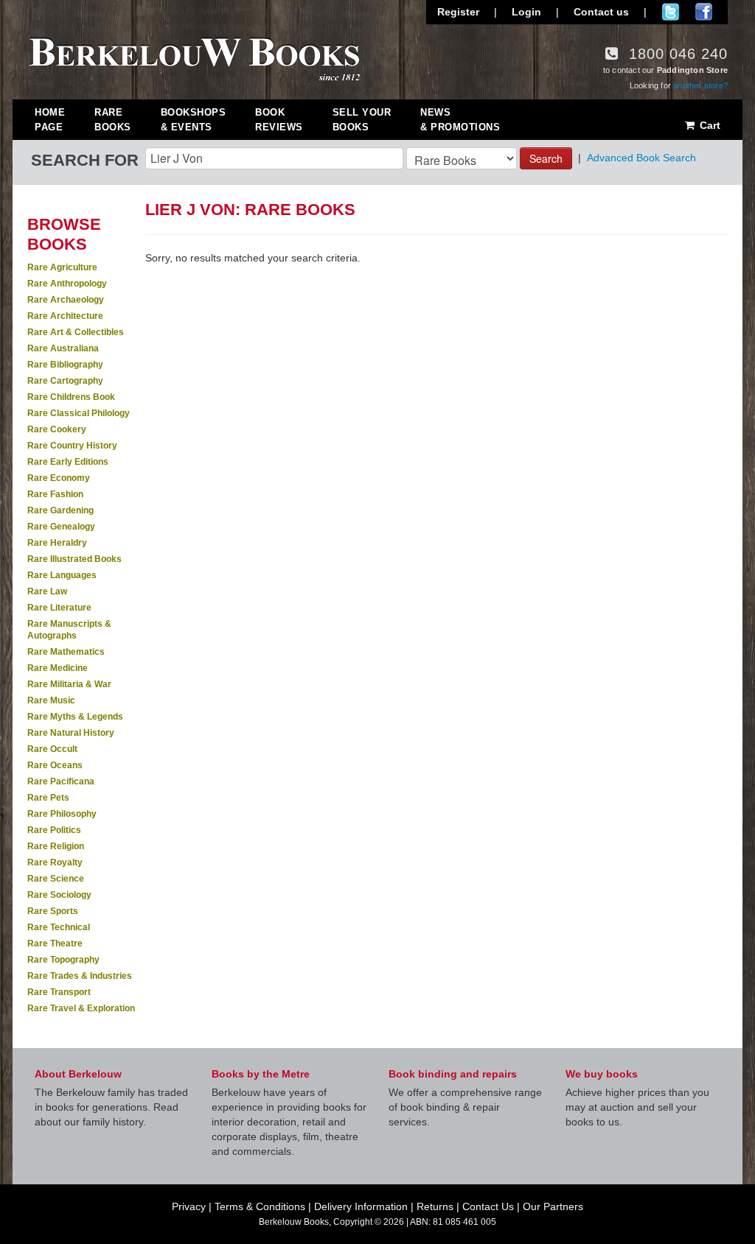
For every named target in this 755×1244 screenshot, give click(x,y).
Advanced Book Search (641, 158)
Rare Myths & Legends (75, 716)
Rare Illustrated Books (74, 559)
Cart (708, 125)
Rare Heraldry (57, 543)
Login (526, 12)
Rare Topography (63, 960)
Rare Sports (52, 911)
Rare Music (51, 700)
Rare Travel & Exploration (81, 1008)
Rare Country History (72, 445)
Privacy (189, 1206)
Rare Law (47, 591)
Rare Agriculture (62, 267)
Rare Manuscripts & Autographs (69, 630)
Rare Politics (54, 830)
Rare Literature (59, 607)
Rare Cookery (56, 429)
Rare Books (112, 120)
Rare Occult (52, 749)
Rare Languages (62, 575)
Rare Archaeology (65, 300)
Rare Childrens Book (71, 397)
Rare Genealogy (61, 526)
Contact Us (488, 1206)
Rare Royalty (55, 862)
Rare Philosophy (62, 814)
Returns (435, 1206)
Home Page (50, 120)
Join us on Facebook (704, 12)
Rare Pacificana (60, 781)
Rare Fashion (55, 494)
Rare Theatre (55, 943)
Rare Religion (55, 846)
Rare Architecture (65, 316)
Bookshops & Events (193, 120)
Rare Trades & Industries (79, 976)
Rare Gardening (60, 510)
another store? (700, 85)
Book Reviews (279, 120)
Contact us (601, 12)
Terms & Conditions (260, 1206)
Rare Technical (58, 927)
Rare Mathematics (66, 652)
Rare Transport (59, 992)
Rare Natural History (70, 733)
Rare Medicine (57, 668)
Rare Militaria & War (69, 684)
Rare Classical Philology (78, 413)
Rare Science (55, 879)
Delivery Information (361, 1206)
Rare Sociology (59, 895)
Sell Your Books (362, 120)
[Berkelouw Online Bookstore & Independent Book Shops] (195, 57)
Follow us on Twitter (670, 12)
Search (546, 158)
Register (458, 12)
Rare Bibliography (65, 364)
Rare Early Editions (67, 462)
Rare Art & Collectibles (75, 332)
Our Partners (553, 1206)
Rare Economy (58, 478)
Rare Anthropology (67, 283)
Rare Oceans (55, 765)
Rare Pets (48, 798)
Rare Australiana (63, 348)
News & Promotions (460, 120)
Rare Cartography (65, 381)
